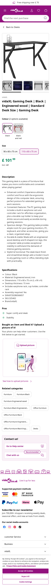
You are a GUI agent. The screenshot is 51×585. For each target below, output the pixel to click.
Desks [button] (35, 428)
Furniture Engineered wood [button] (15, 401)
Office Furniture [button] (39, 408)
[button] (7, 131)
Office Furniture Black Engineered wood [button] (17, 428)
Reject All (25, 576)
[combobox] (25, 18)
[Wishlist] (38, 10)
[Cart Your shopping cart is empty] (45, 10)
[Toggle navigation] (5, 10)
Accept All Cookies (25, 571)
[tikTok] (20, 527)
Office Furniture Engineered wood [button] (17, 422)
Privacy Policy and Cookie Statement (21, 566)
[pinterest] (14, 527)
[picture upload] (25, 362)
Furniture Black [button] (23, 394)
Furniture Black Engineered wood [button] (17, 408)
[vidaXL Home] (17, 10)
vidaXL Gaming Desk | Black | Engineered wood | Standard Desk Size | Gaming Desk (24, 105)
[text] (9, 160)
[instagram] (9, 527)
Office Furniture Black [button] (13, 415)
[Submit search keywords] (45, 18)
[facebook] (4, 527)
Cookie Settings (25, 582)
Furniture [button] (8, 394)
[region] (25, 570)
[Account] (31, 10)
